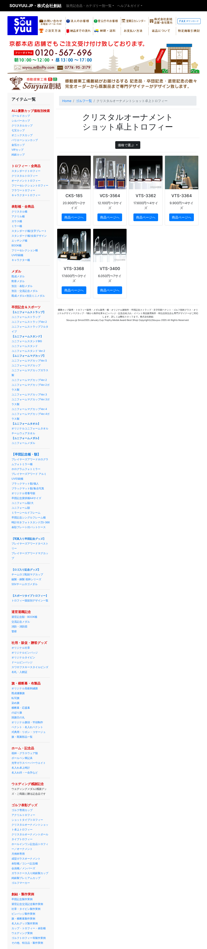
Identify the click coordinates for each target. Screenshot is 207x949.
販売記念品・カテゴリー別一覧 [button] (89, 6)
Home (66, 101)
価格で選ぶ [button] (126, 145)
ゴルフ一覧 (84, 101)
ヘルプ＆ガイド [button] (128, 6)
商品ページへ (74, 217)
